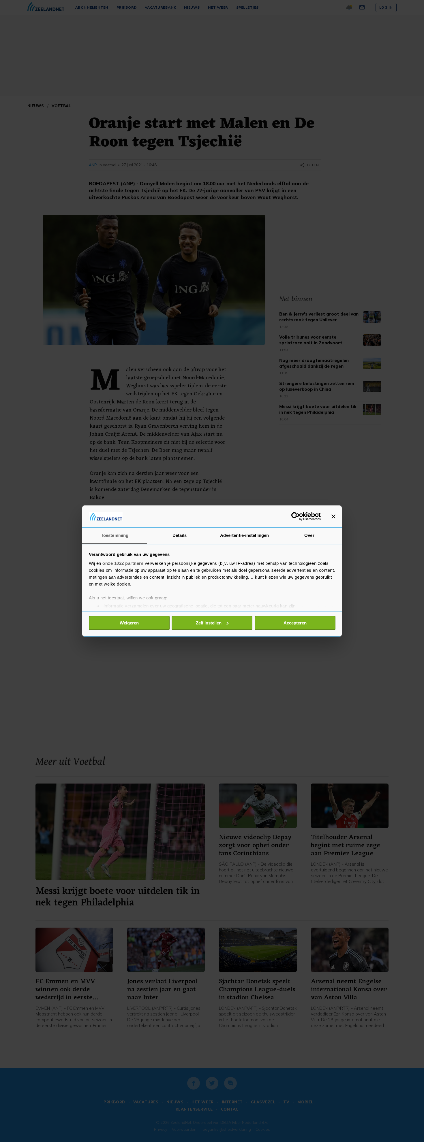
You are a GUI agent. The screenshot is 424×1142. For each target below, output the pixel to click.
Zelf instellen (209, 622)
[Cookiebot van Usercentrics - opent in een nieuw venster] (295, 516)
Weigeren (129, 622)
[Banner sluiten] (333, 516)
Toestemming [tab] (114, 535)
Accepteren (295, 622)
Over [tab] (309, 535)
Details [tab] (179, 535)
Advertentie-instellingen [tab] (244, 535)
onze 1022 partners (122, 563)
